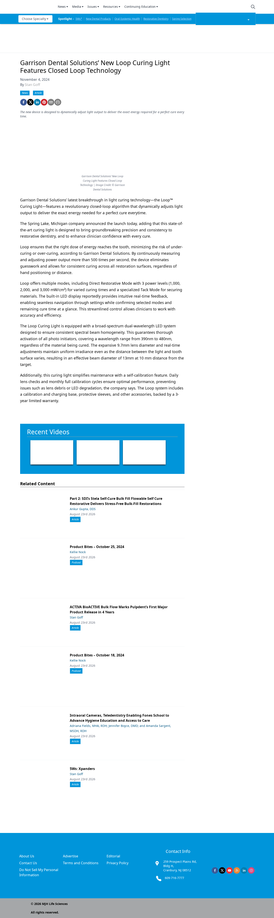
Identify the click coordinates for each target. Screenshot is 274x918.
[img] (35, 7)
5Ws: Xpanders (82, 768)
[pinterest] (44, 102)
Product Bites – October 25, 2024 (97, 546)
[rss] (237, 870)
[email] (51, 102)
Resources (110, 6)
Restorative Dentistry (155, 19)
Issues (92, 6)
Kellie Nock (78, 552)
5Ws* (79, 19)
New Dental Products (98, 19)
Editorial (113, 856)
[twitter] (30, 102)
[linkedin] (37, 102)
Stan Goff (32, 84)
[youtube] (229, 870)
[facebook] (23, 102)
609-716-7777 (174, 878)
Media (76, 6)
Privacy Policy (117, 863)
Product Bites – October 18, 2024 (97, 655)
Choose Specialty (34, 19)
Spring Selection (181, 19)
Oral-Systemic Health (127, 19)
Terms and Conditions (80, 863)
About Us (26, 856)
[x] (222, 870)
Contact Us (28, 863)
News (62, 6)
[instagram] (251, 870)
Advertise (70, 856)
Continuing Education (140, 6)
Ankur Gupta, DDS (83, 509)
